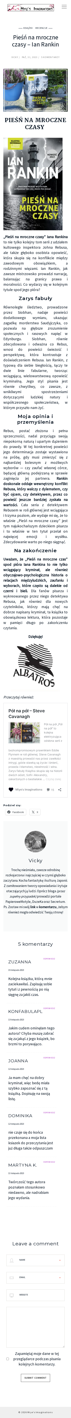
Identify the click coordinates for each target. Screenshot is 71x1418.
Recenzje (42, 27)
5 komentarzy (50, 57)
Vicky (14, 57)
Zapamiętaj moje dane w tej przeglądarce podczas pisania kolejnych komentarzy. (37, 1358)
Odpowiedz (49, 958)
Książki (28, 27)
